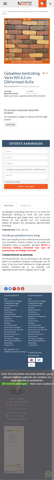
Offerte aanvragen (26, 186)
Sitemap (7, 323)
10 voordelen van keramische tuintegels (12, 326)
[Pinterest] (14, 288)
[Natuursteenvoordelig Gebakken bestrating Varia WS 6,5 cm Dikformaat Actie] (27, 42)
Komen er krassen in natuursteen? (12, 335)
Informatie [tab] (8, 205)
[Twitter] (10, 288)
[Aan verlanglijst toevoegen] (44, 73)
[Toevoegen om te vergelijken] (47, 73)
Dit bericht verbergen (14, 383)
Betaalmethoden (10, 310)
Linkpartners (9, 345)
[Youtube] (22, 288)
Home (4, 11)
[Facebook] (6, 288)
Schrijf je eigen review (31, 86)
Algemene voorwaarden (13, 316)
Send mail (10, 124)
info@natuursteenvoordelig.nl (15, 352)
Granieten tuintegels (12, 338)
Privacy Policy (9, 321)
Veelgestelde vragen (11, 303)
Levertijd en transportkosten (10, 313)
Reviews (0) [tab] (26, 205)
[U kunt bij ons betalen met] (31, 360)
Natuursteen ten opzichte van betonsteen (13, 331)
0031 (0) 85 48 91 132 (11, 349)
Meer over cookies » (42, 383)
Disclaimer (8, 319)
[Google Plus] (18, 288)
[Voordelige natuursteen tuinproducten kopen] (24, 3)
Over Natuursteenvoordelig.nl (13, 300)
